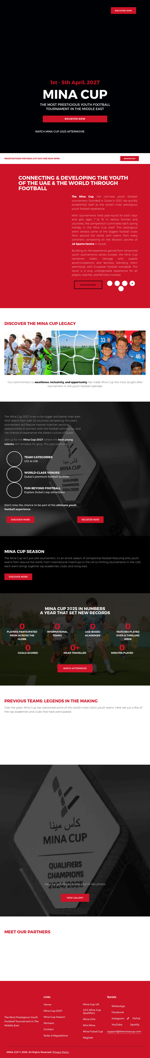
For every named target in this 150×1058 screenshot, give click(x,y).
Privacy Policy (61, 1052)
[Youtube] (124, 283)
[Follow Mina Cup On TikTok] (132, 283)
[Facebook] (117, 283)
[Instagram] (109, 283)
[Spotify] (121, 288)
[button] (6, 736)
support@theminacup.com (124, 1031)
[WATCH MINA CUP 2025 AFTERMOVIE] (28, 131)
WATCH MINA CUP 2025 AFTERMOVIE (60, 131)
